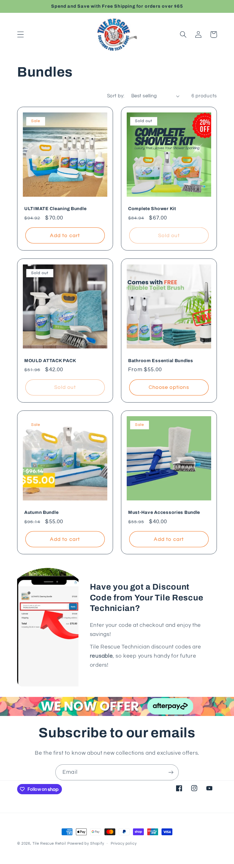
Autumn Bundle (41, 512)
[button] (20, 34)
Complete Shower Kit (152, 208)
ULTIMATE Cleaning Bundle (55, 208)
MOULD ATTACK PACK (50, 360)
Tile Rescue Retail (49, 843)
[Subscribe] (170, 772)
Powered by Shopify (85, 843)
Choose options (169, 387)
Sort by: (115, 95)
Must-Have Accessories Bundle (164, 512)
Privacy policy (124, 843)
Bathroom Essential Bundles (160, 360)
